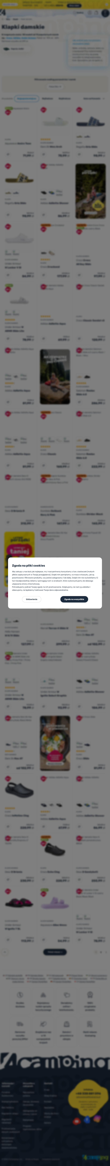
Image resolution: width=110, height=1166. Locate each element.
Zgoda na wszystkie (74, 599)
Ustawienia (31, 599)
